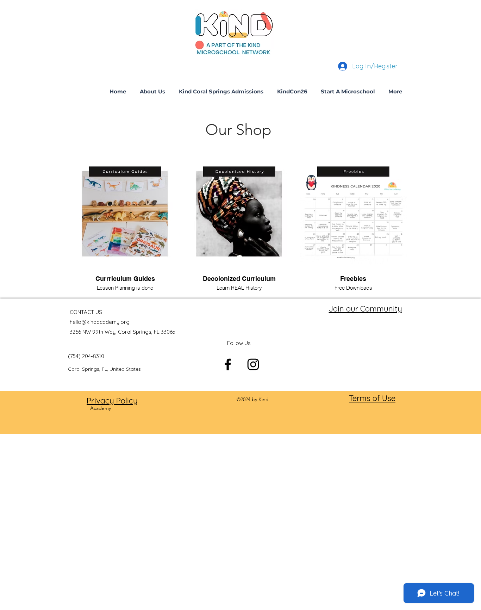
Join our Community (365, 309)
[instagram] (253, 364)
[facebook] (228, 364)
